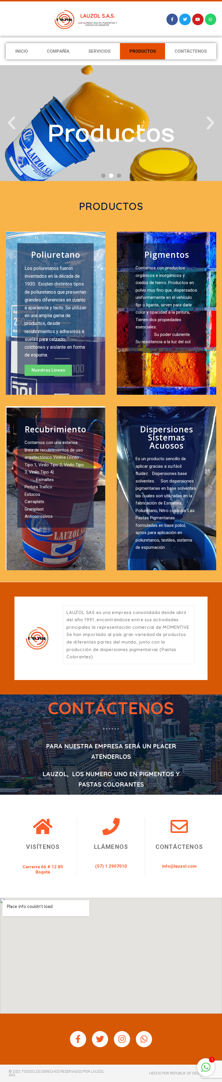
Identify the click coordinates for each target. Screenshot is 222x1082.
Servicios (99, 51)
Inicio (21, 51)
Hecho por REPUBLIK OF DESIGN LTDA (181, 1073)
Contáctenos (191, 51)
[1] (205, 1070)
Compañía (58, 51)
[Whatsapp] (144, 1039)
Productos (143, 51)
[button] (103, 175)
